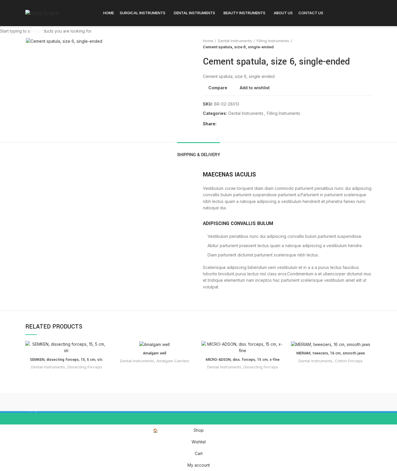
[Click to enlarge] (37, 33)
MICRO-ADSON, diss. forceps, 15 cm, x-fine (243, 359)
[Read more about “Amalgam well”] (191, 363)
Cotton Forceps (349, 360)
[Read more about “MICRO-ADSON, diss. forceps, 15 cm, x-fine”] (279, 363)
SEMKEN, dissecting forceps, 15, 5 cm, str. (66, 359)
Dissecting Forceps (84, 367)
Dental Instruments (48, 367)
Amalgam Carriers (172, 360)
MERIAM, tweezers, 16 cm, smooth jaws (330, 353)
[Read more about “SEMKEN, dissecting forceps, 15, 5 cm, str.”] (103, 363)
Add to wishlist (103, 350)
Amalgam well (154, 353)
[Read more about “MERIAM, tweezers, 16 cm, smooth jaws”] (367, 363)
